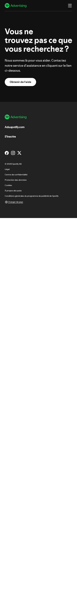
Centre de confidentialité (16, 174)
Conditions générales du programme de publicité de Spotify (31, 196)
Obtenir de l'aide (20, 82)
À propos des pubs (13, 190)
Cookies (8, 185)
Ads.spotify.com (14, 127)
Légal (7, 169)
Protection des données (16, 180)
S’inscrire (10, 136)
